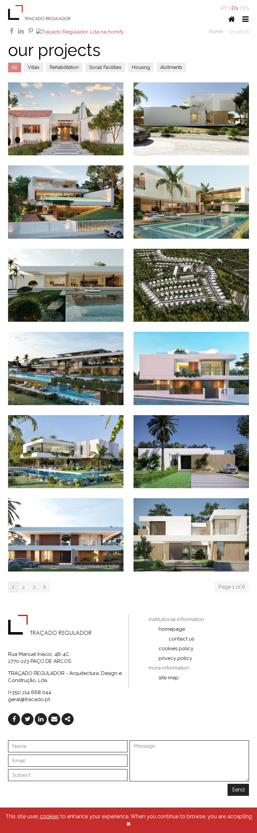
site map (169, 678)
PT (224, 8)
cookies (49, 816)
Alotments (171, 67)
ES (246, 8)
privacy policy (175, 658)
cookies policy (176, 649)
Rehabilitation (64, 67)
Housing (141, 67)
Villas (33, 67)
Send (238, 789)
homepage (172, 629)
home (216, 31)
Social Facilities (105, 67)
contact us (181, 639)
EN (235, 8)
